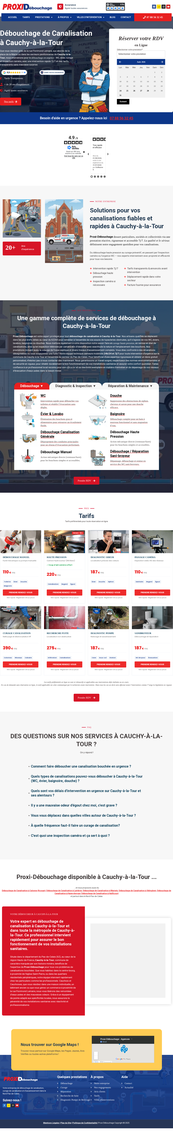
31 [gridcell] (120, 95)
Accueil (12, 17)
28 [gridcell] (148, 91)
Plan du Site (66, 1123)
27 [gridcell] (141, 91)
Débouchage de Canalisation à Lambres (64, 891)
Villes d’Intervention (89, 17)
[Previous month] (120, 62)
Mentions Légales (51, 1123)
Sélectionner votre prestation (130, 50)
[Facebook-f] (4, 1105)
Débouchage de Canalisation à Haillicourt (100, 893)
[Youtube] (168, 7)
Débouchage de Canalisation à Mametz (100, 891)
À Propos (63, 17)
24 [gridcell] (120, 91)
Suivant (123, 101)
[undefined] (84, 152)
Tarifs (26, 17)
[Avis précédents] (88, 154)
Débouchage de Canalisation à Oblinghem (137, 891)
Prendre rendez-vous (20, 592)
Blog (112, 17)
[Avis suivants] (108, 154)
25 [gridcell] (127, 91)
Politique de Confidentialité (84, 1123)
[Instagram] (164, 7)
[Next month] (162, 62)
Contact (126, 17)
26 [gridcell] (134, 91)
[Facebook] (154, 7)
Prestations (42, 17)
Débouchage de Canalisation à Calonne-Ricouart (24, 891)
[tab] (31, 386)
